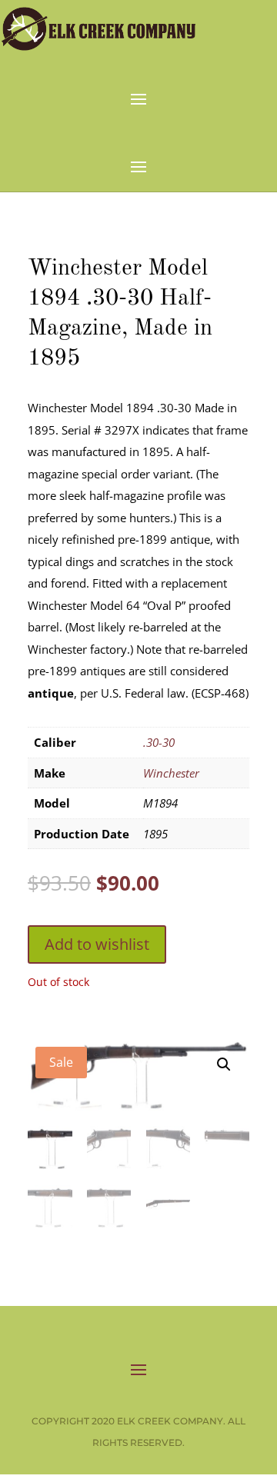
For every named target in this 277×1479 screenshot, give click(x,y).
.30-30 (159, 742)
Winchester (171, 773)
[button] (224, 1064)
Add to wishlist (97, 944)
